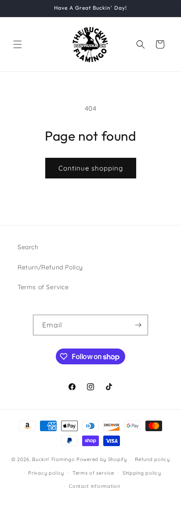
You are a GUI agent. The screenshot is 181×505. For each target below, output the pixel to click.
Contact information (94, 486)
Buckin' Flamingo (53, 459)
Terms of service (93, 473)
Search (28, 247)
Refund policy (152, 459)
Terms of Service (43, 287)
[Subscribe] (138, 325)
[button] (17, 44)
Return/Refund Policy (50, 267)
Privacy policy (46, 473)
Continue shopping (90, 168)
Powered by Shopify (101, 459)
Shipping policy (142, 473)
